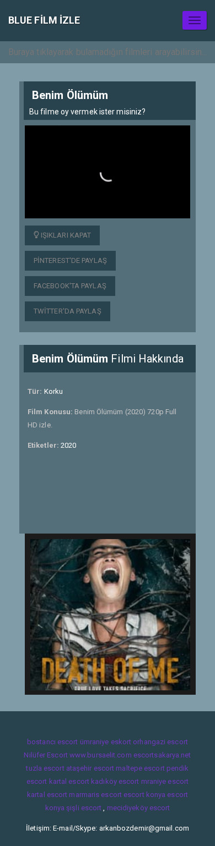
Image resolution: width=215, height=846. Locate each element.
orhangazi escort (160, 742)
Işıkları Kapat (65, 235)
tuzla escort (45, 768)
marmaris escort (95, 794)
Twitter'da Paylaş (67, 311)
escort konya (144, 794)
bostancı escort (52, 742)
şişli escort (83, 808)
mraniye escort (165, 781)
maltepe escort (140, 768)
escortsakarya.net (162, 755)
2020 (68, 445)
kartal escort (69, 781)
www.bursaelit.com (100, 755)
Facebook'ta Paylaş (70, 286)
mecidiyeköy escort (138, 808)
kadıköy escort (115, 781)
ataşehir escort (90, 768)
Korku (53, 391)
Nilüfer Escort (45, 755)
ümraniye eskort (106, 742)
